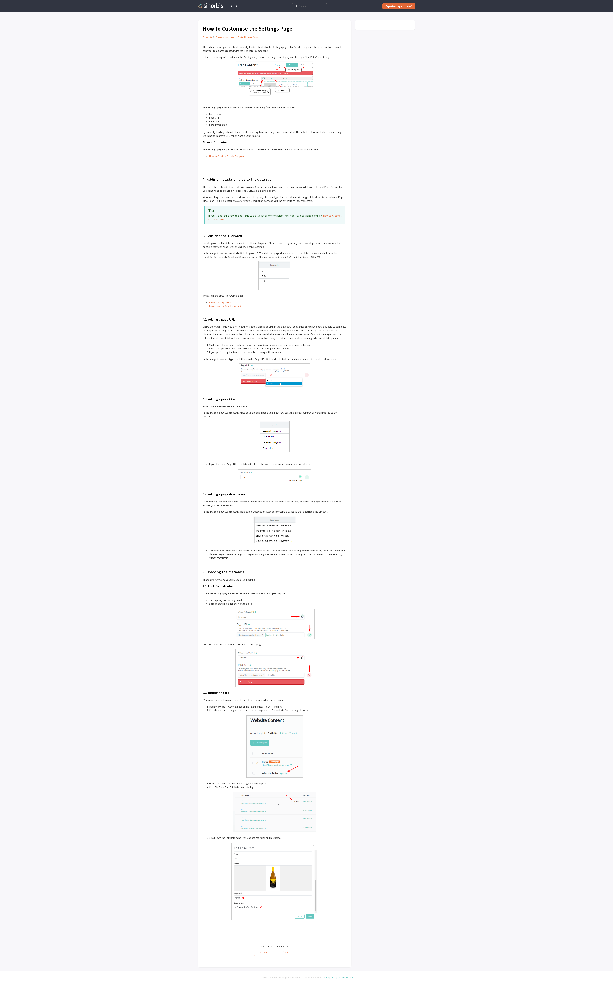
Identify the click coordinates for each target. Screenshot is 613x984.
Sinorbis (207, 37)
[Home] (217, 7)
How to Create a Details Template (227, 156)
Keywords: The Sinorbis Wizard (225, 305)
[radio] (263, 953)
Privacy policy (330, 977)
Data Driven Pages (249, 37)
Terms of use (346, 977)
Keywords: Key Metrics (221, 302)
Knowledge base (225, 37)
